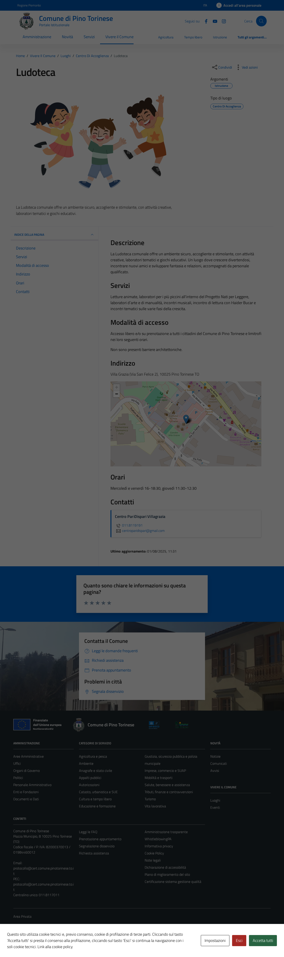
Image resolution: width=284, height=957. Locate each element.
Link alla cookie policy (55, 947)
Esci (239, 940)
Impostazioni (215, 940)
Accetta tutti (263, 940)
